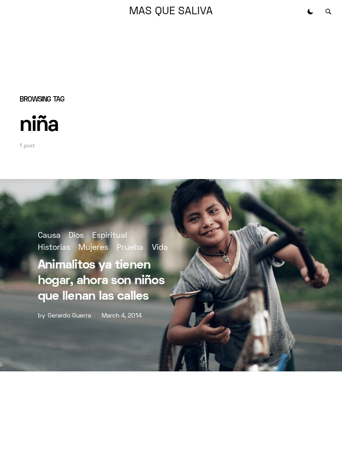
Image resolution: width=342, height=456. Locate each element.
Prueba (130, 248)
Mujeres (93, 248)
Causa (49, 236)
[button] (310, 11)
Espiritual (109, 236)
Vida (160, 248)
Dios (76, 236)
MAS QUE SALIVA (171, 11)
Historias (54, 248)
